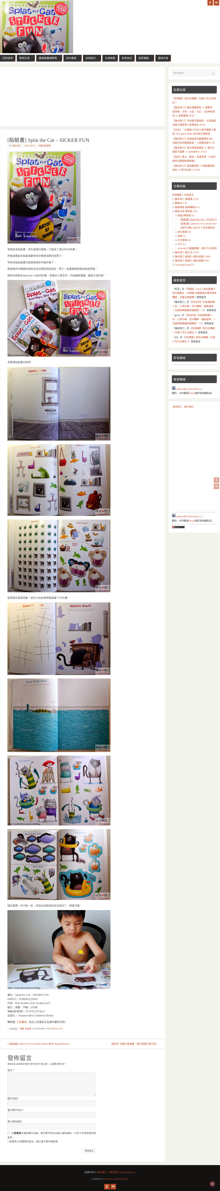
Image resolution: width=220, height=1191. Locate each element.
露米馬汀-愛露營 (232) (187, 198)
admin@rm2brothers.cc (189, 388)
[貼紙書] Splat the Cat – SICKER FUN (200, 219)
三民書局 (21, 1022)
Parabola (109, 1179)
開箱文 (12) (181, 203)
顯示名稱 (13, 1098)
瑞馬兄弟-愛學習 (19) (186, 211)
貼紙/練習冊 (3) (186, 215)
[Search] (212, 73)
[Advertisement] (82, 96)
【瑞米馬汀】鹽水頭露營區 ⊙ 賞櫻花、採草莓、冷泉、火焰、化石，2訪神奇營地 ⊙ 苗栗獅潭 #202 (193, 111)
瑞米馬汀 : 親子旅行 (183, 406)
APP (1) (182, 244)
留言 (10, 1070)
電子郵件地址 (15, 1110)
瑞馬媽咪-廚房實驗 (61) (187, 207)
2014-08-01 (30, 145)
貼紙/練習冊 (45, 145)
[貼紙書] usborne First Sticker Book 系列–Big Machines (38, 1043)
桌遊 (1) (182, 235)
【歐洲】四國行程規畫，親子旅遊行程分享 (134, 1043)
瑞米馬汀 (16, 145)
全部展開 (177, 194)
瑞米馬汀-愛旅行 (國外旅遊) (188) (192, 256)
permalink (56, 1028)
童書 (22, 1028)
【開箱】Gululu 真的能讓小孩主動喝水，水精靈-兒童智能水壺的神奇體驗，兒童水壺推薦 (194, 293)
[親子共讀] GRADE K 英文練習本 (198, 227)
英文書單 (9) (184, 231)
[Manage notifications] (212, 1183)
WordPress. (122, 1179)
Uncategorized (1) (184, 264)
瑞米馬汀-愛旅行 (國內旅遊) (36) (192, 260)
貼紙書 (28, 1028)
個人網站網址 (14, 1121)
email (192, 393)
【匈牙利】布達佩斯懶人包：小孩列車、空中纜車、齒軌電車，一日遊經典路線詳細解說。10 (194, 306)
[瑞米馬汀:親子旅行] (216, 480)
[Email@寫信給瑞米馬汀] (216, 486)
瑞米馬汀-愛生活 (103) (187, 252)
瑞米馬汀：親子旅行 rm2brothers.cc (116, 1172)
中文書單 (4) (184, 240)
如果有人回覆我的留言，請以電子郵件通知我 (34, 1141)
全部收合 (189, 194)
